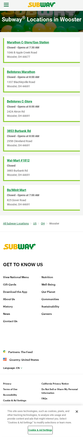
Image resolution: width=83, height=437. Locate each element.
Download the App (15, 292)
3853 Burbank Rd (19, 131)
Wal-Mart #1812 (18, 160)
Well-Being (48, 284)
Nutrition (47, 277)
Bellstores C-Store (19, 101)
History (8, 306)
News (6, 314)
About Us (9, 299)
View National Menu (16, 277)
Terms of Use (10, 389)
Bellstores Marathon (21, 72)
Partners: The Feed (20, 352)
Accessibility (10, 395)
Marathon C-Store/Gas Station (28, 42)
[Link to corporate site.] (19, 259)
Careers (47, 314)
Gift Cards (9, 284)
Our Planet (48, 292)
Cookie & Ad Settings (14, 400)
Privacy (7, 384)
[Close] (77, 411)
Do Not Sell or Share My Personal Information (60, 391)
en (11, 368)
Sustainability (50, 306)
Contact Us (10, 321)
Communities (50, 299)
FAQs (44, 398)
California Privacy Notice (55, 384)
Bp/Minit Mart (16, 190)
